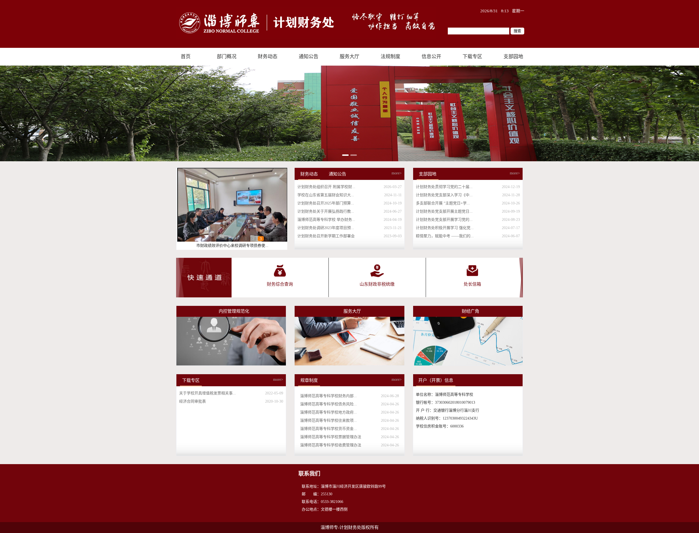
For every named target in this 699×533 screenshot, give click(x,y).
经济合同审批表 (192, 401)
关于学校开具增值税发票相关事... (207, 393)
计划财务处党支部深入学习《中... (444, 195)
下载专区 (191, 380)
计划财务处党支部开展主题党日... (444, 211)
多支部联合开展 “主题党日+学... (443, 203)
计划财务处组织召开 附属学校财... (326, 187)
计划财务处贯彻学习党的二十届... (444, 187)
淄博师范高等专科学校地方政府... (328, 412)
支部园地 (427, 174)
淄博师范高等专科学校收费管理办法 (330, 445)
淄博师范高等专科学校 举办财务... (326, 220)
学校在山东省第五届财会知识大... (325, 195)
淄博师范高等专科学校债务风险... (328, 404)
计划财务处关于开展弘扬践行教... (325, 211)
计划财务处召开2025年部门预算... (325, 203)
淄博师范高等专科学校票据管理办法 (330, 437)
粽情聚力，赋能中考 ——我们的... (445, 236)
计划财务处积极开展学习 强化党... (445, 228)
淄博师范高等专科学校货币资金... (328, 429)
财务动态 (309, 174)
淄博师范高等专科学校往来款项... (328, 420)
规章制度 (309, 380)
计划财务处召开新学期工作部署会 (326, 236)
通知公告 (337, 174)
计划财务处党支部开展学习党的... (444, 220)
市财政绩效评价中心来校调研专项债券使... (232, 246)
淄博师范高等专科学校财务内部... (328, 396)
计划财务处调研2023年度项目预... (325, 228)
